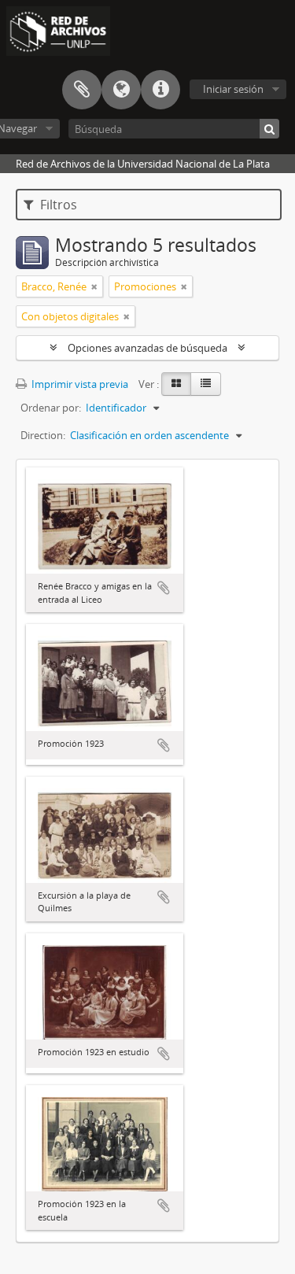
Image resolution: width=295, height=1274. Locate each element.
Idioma (121, 89)
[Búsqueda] (269, 128)
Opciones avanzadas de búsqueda (147, 348)
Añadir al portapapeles (163, 588)
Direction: (42, 435)
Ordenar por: (50, 408)
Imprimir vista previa (78, 384)
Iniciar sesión (233, 89)
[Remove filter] (94, 286)
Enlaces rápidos (160, 89)
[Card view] (176, 384)
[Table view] (205, 384)
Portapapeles (81, 89)
